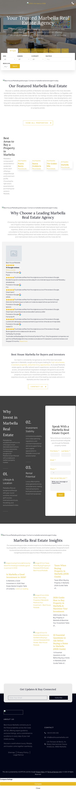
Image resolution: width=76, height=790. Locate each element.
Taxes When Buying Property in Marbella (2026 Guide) (61, 571)
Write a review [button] (10, 270)
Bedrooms (6, 63)
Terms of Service (53, 772)
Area (4, 56)
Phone (52, 469)
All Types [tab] (13, 51)
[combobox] (9, 59)
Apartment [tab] (24, 51)
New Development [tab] (40, 51)
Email (52, 460)
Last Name (64, 451)
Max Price (49, 56)
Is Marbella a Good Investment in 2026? (16, 575)
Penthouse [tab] (55, 51)
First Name (54, 451)
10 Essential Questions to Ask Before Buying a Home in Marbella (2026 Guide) (60, 642)
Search (15, 66)
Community (35, 56)
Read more (23, 341)
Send (60, 495)
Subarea (20, 56)
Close (38, 788)
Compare (38, 784)
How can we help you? (58, 478)
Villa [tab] (65, 51)
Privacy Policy (40, 772)
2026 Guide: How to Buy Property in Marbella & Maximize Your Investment (60, 604)
